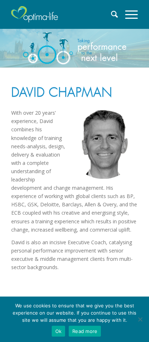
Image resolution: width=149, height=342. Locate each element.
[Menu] (128, 14)
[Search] (111, 14)
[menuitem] (111, 14)
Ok (58, 331)
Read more (84, 331)
